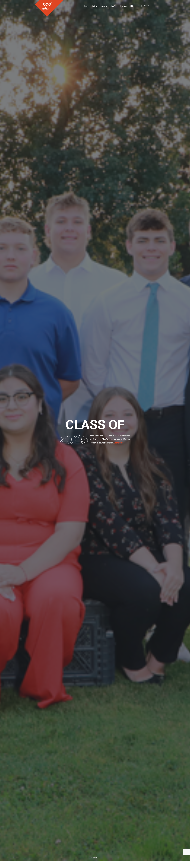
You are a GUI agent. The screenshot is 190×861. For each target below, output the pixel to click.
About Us (113, 6)
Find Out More (93, 857)
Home (86, 6)
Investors (104, 6)
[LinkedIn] (148, 6)
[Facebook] (141, 6)
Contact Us (123, 6)
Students (94, 6)
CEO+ (132, 6)
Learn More (119, 443)
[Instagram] (145, 6)
